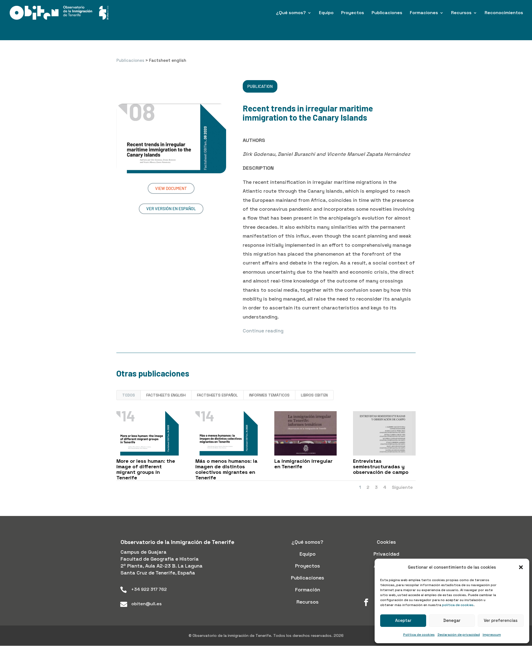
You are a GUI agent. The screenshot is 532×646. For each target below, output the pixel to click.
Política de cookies (419, 634)
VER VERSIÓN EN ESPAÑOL (171, 208)
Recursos (461, 13)
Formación (307, 589)
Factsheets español (217, 395)
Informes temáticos (269, 395)
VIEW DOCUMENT (171, 188)
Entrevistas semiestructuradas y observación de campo (380, 466)
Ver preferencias (501, 620)
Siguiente (402, 487)
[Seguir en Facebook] (366, 602)
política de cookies (458, 605)
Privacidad (386, 554)
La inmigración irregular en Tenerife (303, 464)
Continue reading (263, 330)
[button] (521, 567)
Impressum (492, 634)
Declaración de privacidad (459, 634)
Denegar (452, 620)
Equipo (326, 13)
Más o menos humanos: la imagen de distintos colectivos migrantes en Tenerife (226, 469)
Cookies (386, 542)
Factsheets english (166, 395)
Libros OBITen (314, 395)
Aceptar (403, 620)
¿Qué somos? (291, 13)
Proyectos (352, 13)
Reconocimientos (504, 13)
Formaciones (424, 13)
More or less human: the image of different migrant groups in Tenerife (145, 469)
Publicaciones (387, 13)
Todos (128, 395)
